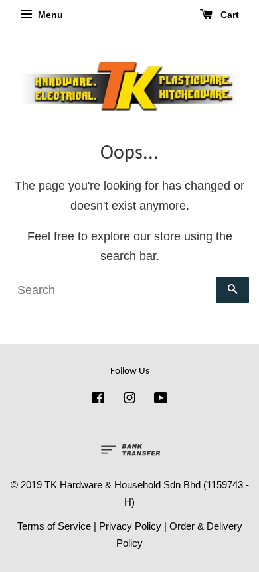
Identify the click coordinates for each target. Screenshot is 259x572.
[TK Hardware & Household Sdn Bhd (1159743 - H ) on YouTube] (161, 399)
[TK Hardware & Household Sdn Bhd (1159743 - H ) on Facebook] (98, 399)
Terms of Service (54, 526)
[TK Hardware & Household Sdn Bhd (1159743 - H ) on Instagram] (129, 399)
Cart (228, 14)
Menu (49, 14)
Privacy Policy (130, 526)
